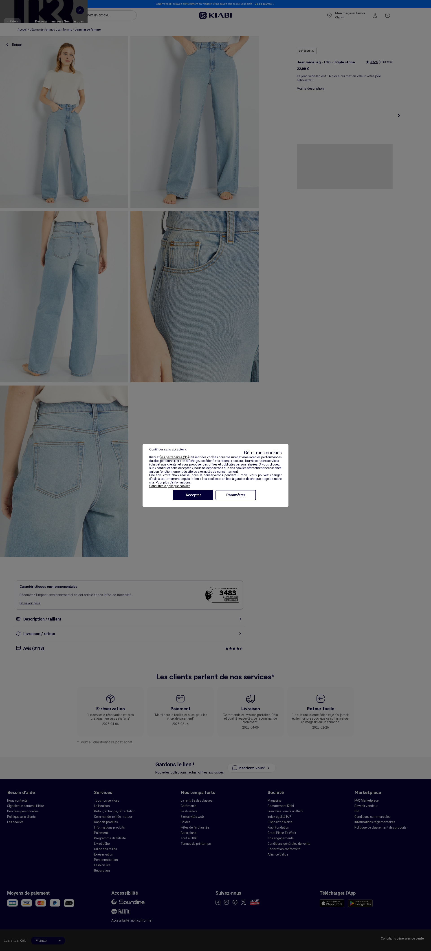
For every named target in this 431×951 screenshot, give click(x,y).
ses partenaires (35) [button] (174, 457)
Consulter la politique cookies (169, 486)
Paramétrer (235, 495)
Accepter (193, 495)
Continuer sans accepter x (168, 449)
